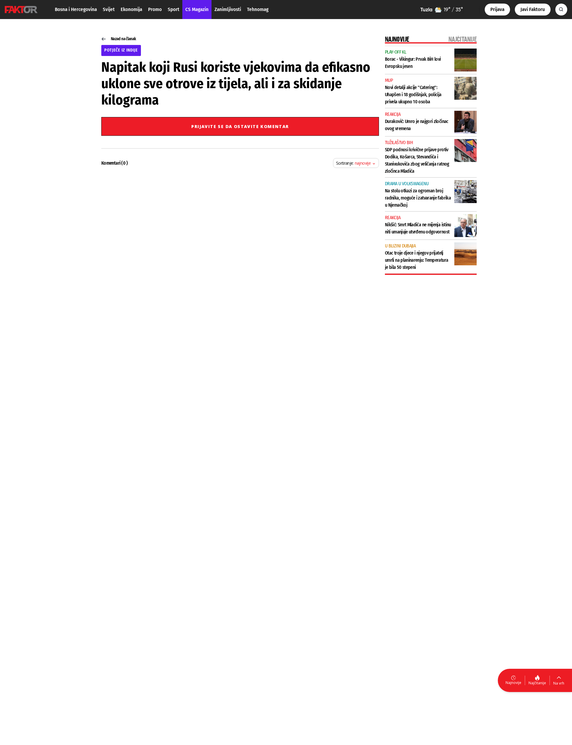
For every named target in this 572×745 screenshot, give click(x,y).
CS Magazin (197, 9)
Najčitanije (537, 682)
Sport (173, 9)
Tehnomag (257, 9)
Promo (155, 9)
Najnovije (513, 682)
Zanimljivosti (227, 9)
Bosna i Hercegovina (76, 9)
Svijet (109, 9)
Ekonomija (131, 9)
